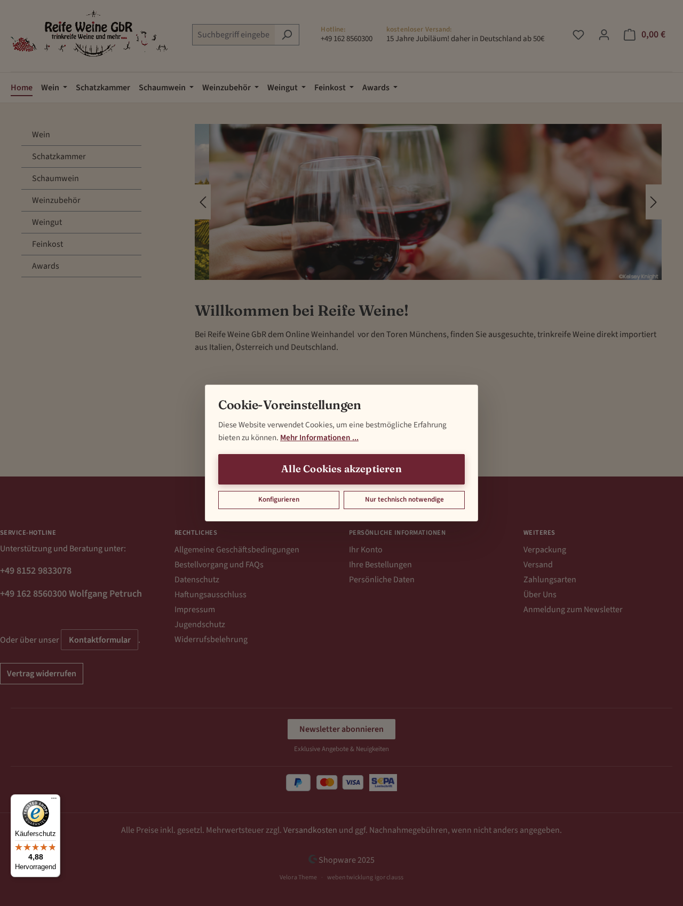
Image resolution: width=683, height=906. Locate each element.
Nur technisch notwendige (404, 499)
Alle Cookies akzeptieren (341, 469)
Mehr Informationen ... (319, 437)
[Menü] (53, 800)
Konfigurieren (278, 499)
